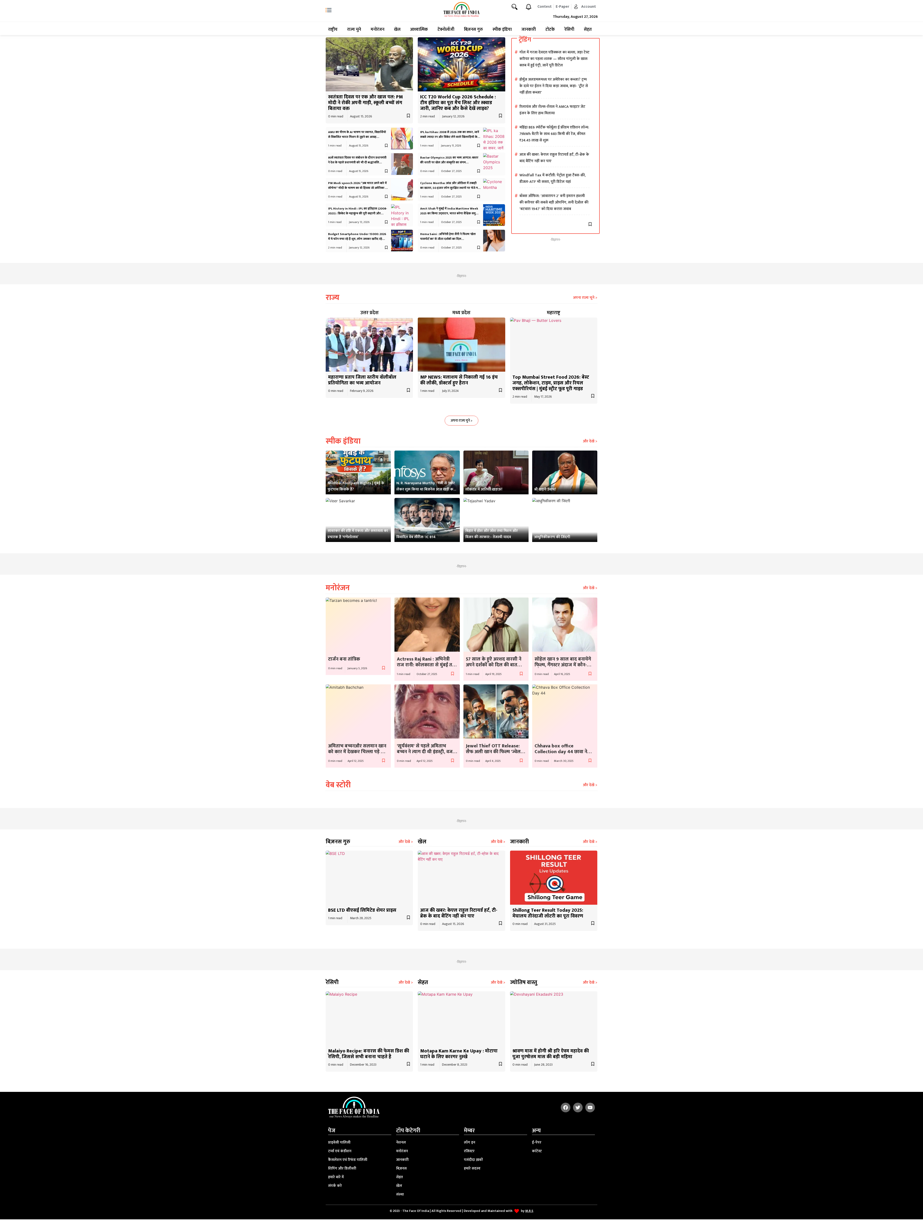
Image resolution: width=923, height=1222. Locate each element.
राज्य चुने (354, 29)
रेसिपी (569, 29)
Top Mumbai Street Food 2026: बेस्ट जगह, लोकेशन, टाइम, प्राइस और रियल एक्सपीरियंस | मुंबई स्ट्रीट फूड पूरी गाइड (550, 383)
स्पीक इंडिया (502, 29)
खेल (397, 29)
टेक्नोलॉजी (445, 29)
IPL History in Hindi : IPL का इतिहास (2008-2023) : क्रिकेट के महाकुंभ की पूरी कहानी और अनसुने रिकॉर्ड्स (357, 213)
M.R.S (529, 1211)
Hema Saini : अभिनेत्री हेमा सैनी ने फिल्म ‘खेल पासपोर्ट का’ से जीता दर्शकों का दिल (448, 236)
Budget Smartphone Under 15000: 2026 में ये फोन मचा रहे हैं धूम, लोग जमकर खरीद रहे (357, 236)
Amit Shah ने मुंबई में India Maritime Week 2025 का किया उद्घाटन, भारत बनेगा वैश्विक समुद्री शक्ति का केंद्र (449, 213)
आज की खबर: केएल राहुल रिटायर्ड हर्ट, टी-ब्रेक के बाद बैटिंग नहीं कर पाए (458, 913)
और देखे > (590, 441)
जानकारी (528, 29)
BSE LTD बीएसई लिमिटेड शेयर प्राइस (362, 910)
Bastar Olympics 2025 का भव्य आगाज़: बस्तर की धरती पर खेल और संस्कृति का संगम (449, 160)
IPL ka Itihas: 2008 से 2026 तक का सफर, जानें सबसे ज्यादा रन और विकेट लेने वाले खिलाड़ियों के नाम (449, 136)
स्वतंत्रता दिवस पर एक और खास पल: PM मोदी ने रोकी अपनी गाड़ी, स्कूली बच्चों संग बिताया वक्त (365, 103)
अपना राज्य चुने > (585, 297)
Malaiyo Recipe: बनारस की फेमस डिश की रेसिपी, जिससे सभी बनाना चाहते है (368, 1054)
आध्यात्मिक (419, 29)
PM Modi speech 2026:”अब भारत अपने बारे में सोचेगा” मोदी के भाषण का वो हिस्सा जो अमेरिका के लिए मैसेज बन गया (357, 187)
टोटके (550, 29)
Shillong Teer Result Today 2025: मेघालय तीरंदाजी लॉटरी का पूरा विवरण (547, 913)
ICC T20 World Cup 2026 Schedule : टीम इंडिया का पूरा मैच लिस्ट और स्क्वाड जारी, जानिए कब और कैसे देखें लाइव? (458, 103)
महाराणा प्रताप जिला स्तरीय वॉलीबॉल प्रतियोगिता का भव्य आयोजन (362, 380)
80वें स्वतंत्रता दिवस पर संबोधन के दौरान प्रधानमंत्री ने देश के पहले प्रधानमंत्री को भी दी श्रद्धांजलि (357, 160)
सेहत (588, 29)
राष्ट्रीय (332, 29)
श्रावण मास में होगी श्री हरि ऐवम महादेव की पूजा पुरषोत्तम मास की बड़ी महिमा (550, 1054)
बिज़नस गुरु (473, 29)
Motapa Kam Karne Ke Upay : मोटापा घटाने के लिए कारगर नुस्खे (459, 1054)
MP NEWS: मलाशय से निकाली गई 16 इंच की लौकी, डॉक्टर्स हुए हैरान (459, 380)
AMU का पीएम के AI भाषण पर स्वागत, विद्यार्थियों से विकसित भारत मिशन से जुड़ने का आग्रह (357, 134)
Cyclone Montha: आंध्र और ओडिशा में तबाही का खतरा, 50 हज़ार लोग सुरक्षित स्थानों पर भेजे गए (450, 185)
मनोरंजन (377, 29)
